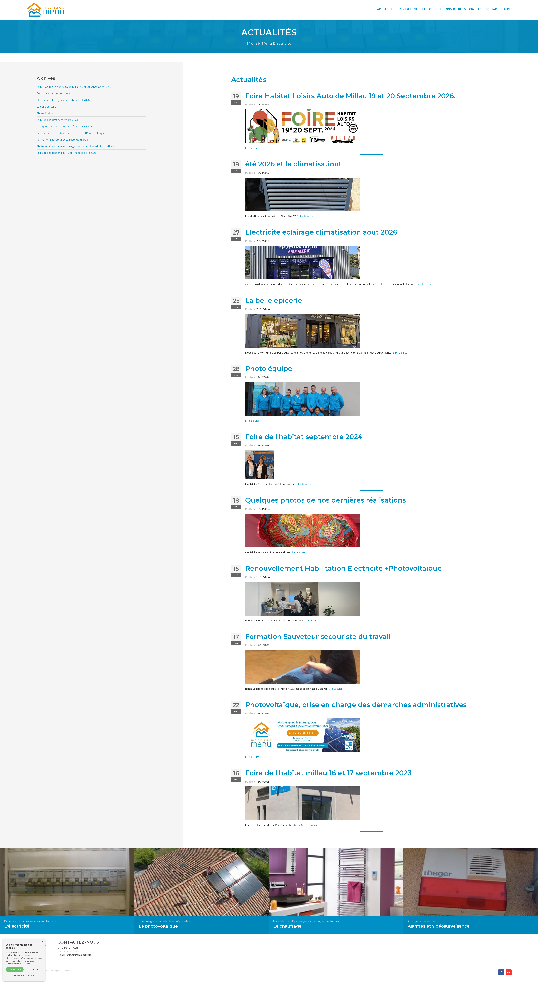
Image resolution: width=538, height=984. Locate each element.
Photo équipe (268, 368)
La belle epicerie (273, 300)
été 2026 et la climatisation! (293, 164)
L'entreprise (408, 9)
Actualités (385, 9)
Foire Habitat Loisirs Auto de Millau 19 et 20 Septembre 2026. (350, 96)
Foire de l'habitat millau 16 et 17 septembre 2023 (328, 773)
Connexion (67, 970)
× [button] (42, 942)
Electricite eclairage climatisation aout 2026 (321, 232)
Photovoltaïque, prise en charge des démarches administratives (356, 705)
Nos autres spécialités (463, 9)
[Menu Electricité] (45, 9)
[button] (24, 975)
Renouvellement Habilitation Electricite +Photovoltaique (343, 568)
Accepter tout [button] (14, 969)
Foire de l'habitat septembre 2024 (303, 437)
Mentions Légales (53, 970)
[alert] (24, 960)
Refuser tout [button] (34, 969)
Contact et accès (499, 9)
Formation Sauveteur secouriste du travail (318, 636)
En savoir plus (36, 964)
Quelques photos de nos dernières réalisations (325, 500)
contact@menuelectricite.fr (79, 954)
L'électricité (432, 9)
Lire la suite (252, 148)
